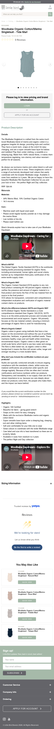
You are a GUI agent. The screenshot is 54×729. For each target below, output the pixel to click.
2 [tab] (21, 88)
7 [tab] (34, 88)
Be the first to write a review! (27, 547)
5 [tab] (29, 88)
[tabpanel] (27, 64)
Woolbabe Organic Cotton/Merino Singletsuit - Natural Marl (31, 575)
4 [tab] (26, 88)
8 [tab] (36, 88)
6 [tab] (31, 88)
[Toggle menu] (3, 5)
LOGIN (27, 106)
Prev (3, 64)
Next (50, 64)
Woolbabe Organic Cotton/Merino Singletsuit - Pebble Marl (31, 612)
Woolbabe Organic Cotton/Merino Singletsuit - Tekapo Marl (31, 630)
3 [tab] (23, 88)
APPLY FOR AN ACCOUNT (27, 115)
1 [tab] (18, 88)
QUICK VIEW (27, 582)
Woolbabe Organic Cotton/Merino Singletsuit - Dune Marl (31, 593)
